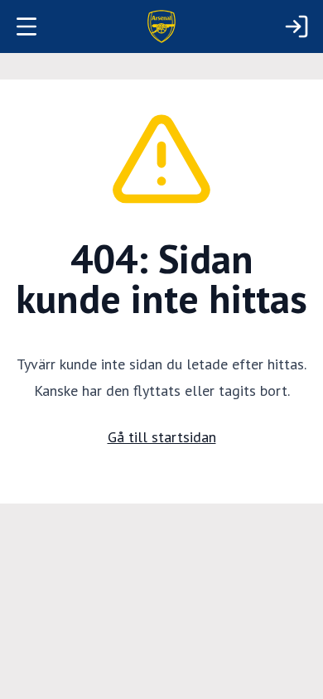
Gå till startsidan (162, 436)
